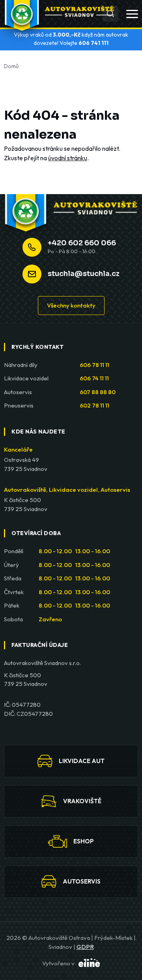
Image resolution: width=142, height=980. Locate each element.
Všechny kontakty (71, 305)
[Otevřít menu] (132, 14)
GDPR (85, 946)
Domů (11, 66)
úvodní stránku (67, 158)
